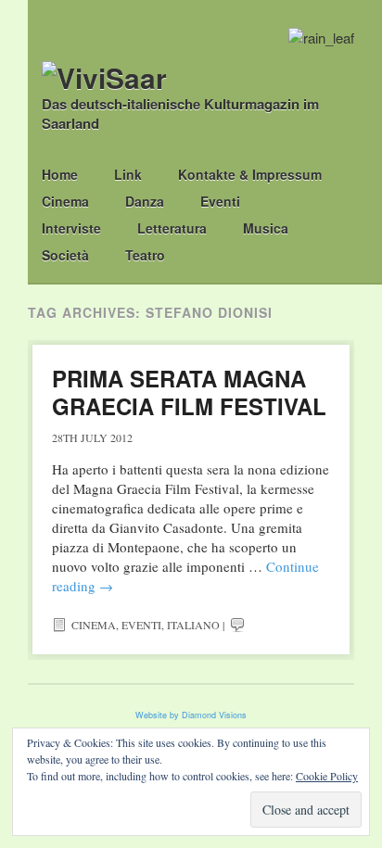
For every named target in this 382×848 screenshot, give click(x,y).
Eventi (220, 201)
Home (60, 174)
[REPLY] (237, 624)
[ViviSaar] (104, 77)
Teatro (145, 255)
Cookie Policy (327, 775)
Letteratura (172, 228)
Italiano (193, 624)
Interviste (71, 228)
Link (128, 174)
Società (65, 255)
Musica (265, 228)
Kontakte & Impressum (250, 174)
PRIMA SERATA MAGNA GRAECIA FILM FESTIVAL (189, 392)
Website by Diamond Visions (191, 715)
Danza (144, 201)
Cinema (65, 201)
